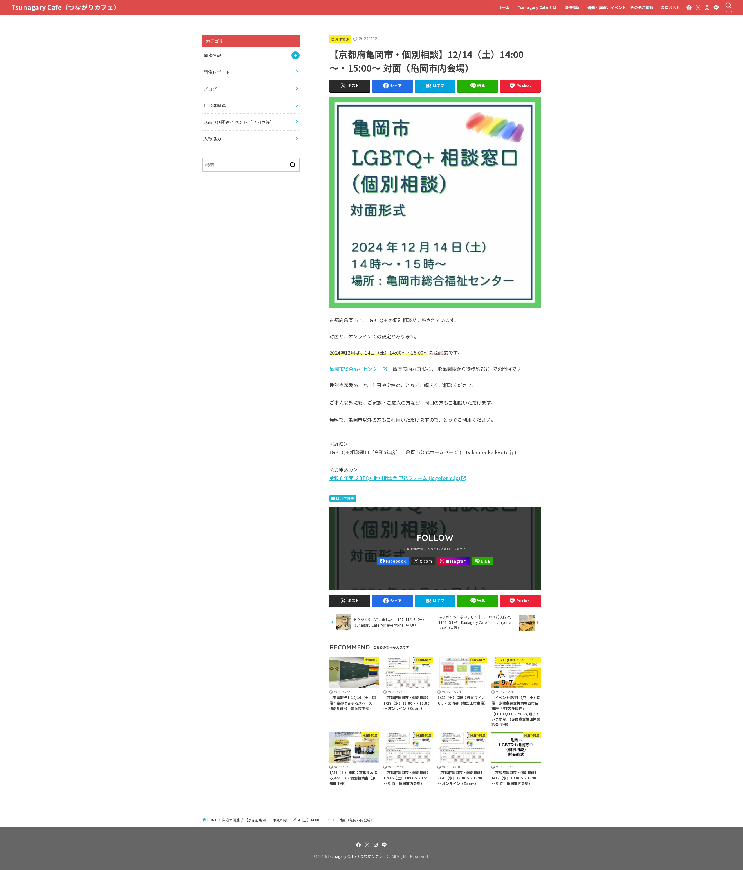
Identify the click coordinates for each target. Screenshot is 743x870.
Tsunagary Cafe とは (537, 7)
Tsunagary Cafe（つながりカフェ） (66, 7)
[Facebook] (689, 7)
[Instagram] (707, 7)
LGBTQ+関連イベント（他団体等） (239, 122)
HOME (212, 819)
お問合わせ (670, 7)
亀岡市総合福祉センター (355, 368)
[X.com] (698, 7)
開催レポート (216, 72)
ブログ (210, 89)
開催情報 (572, 7)
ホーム (504, 7)
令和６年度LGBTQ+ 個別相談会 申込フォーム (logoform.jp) (395, 477)
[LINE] (716, 7)
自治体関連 (340, 39)
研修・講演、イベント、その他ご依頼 (620, 7)
